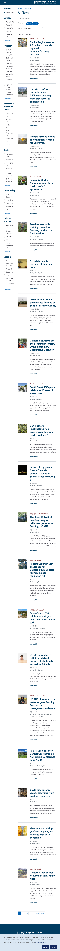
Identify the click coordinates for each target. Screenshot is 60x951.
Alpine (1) (9, 25)
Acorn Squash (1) (9, 196)
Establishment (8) (10, 227)
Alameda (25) (10, 22)
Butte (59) (9, 31)
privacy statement (40, 942)
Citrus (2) (8, 209)
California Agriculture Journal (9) (9, 66)
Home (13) (9, 275)
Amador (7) (9, 28)
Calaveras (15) (9, 35)
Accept (54, 947)
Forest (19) (9, 269)
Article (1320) (10, 13)
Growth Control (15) (9, 232)
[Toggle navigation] (5, 2)
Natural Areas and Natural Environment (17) (10, 282)
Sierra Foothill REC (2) (9, 133)
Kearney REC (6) (10, 120)
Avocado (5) (9, 206)
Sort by (20, 28)
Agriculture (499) (9, 155)
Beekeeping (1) (9, 164)
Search (29, 24)
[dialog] (30, 942)
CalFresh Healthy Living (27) (9, 52)
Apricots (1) (9, 203)
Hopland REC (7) (10, 115)
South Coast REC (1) (9, 140)
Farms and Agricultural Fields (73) (9, 263)
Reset (35, 24)
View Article (34, 78)
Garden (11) (9, 272)
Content (21, 24)
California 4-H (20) (9, 59)
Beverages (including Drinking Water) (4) (9, 172)
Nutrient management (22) (10, 245)
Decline (45, 947)
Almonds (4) (9, 200)
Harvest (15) (9, 237)
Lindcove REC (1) (8, 126)
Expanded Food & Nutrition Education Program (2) (9, 90)
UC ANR (20, 8)
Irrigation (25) (10, 240)
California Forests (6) (9, 180)
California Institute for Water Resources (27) (9, 77)
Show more (7, 41)
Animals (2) (9, 160)
